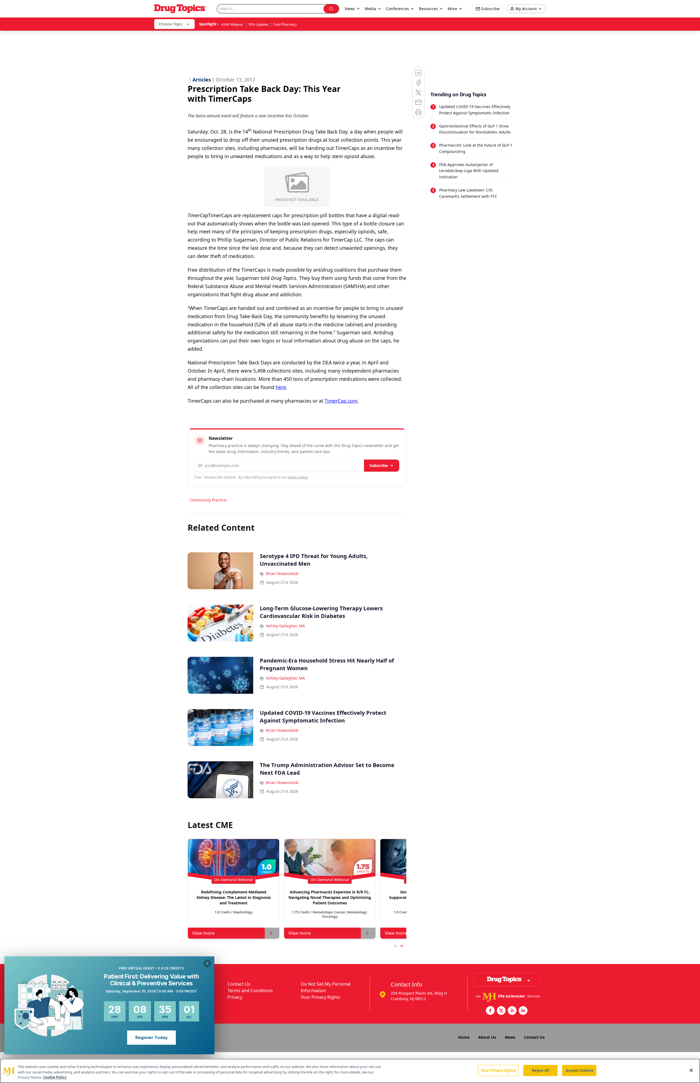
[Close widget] (207, 963)
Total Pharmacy (285, 24)
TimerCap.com (341, 400)
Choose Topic (171, 24)
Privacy (235, 997)
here (281, 387)
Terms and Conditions (250, 991)
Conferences (397, 8)
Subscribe (378, 465)
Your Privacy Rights (320, 997)
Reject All (540, 1070)
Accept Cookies (579, 1070)
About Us (487, 1037)
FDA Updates (259, 24)
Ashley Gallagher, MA (285, 625)
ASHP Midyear (232, 24)
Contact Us (239, 984)
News (510, 1037)
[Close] (691, 1070)
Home (463, 1037)
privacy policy (297, 477)
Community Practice (208, 500)
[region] (350, 1071)
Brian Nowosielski (282, 573)
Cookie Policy (54, 1077)
